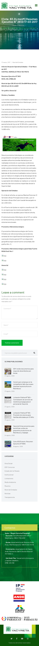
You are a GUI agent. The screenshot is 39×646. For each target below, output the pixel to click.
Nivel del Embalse (17, 62)
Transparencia (10, 497)
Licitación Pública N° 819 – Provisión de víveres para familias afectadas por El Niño (23, 415)
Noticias (21, 25)
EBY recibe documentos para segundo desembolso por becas (23, 371)
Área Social (8, 463)
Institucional (9, 475)
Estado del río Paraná (12, 471)
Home (14, 25)
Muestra (7, 486)
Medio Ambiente (10, 482)
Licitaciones (9, 478)
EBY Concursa (9, 467)
